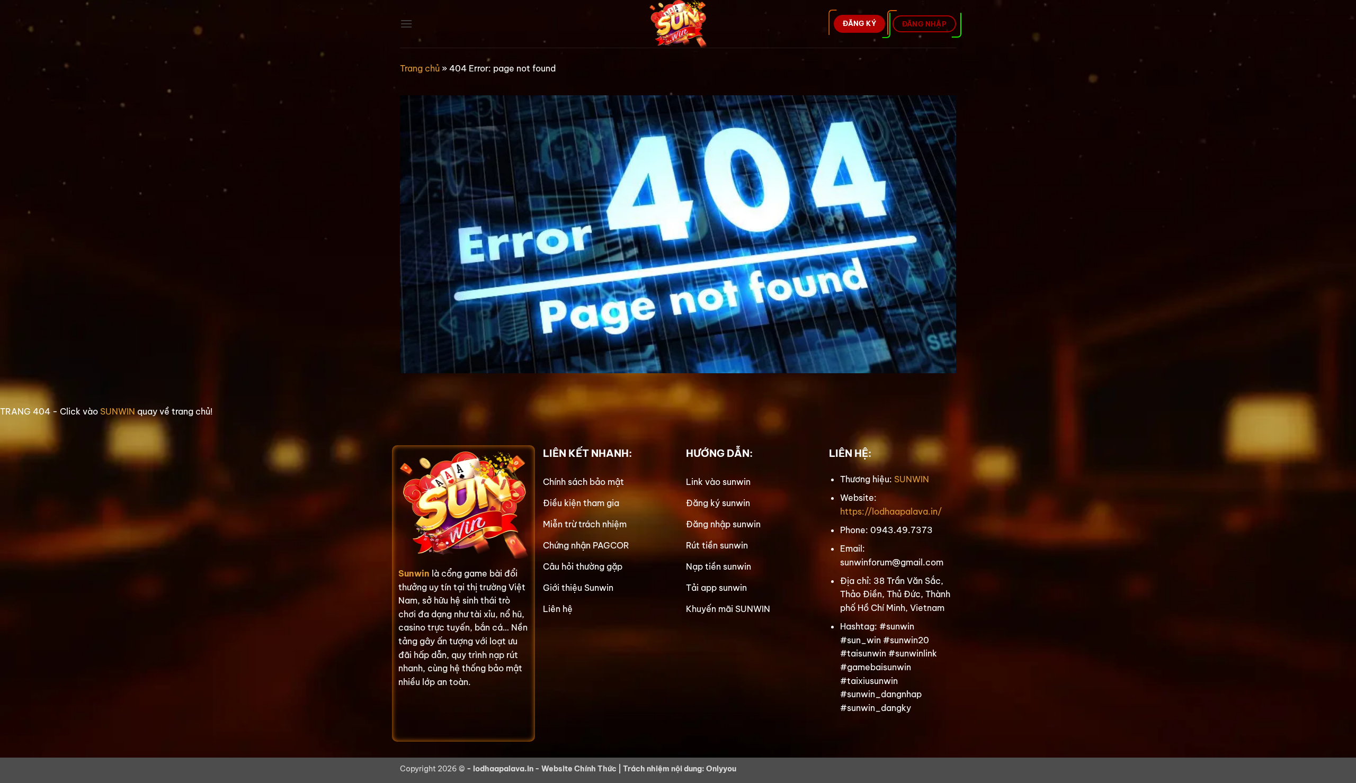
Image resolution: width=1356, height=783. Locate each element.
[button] (406, 24)
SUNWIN (117, 411)
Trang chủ (420, 68)
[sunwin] (678, 24)
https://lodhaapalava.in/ (891, 511)
